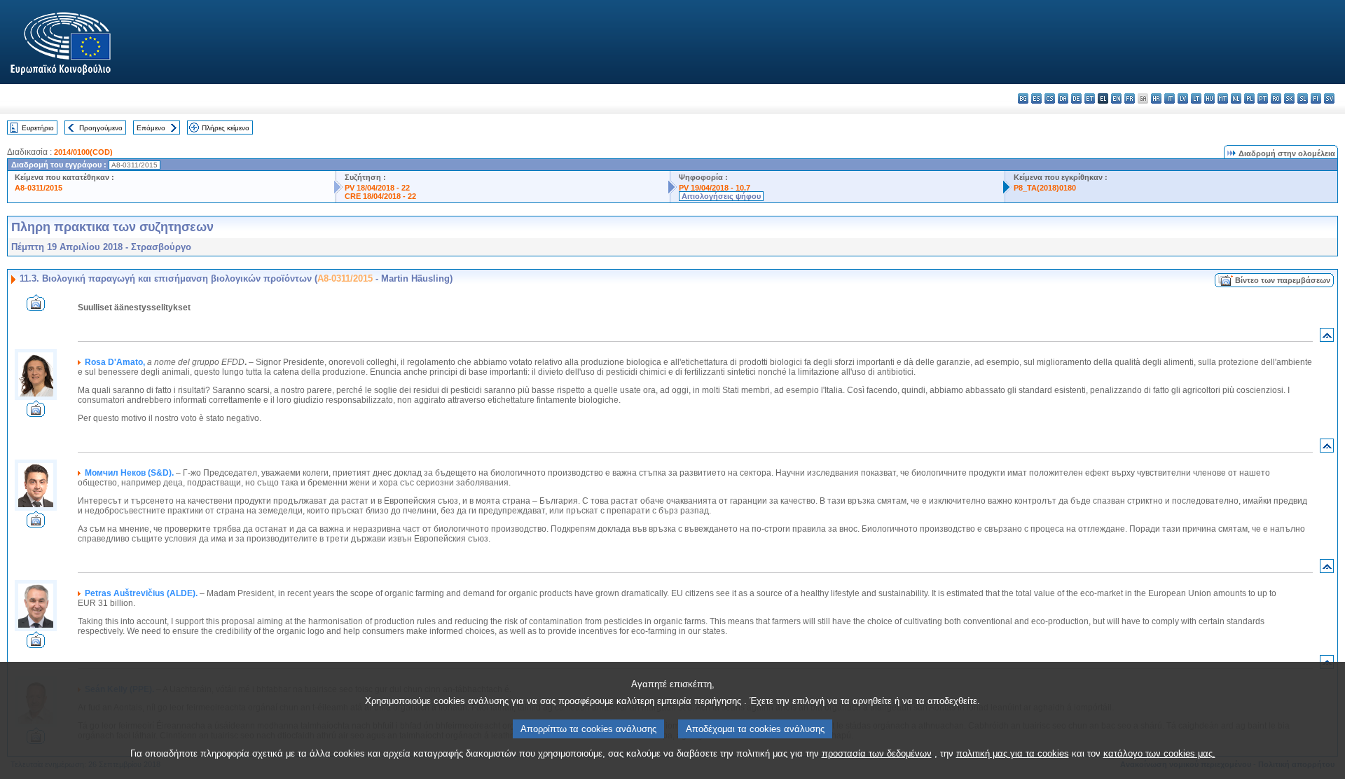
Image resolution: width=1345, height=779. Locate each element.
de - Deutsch (1076, 98)
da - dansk (1063, 98)
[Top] (1326, 338)
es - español (1036, 98)
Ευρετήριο (38, 128)
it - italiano (1169, 98)
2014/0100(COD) (83, 152)
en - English (1116, 98)
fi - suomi (1316, 98)
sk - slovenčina (1289, 98)
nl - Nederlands (1236, 98)
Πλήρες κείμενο (225, 128)
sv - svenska (1329, 98)
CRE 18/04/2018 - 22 (380, 196)
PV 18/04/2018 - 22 (377, 188)
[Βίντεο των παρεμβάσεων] (36, 307)
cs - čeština (1049, 98)
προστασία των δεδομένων (877, 753)
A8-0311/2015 (38, 188)
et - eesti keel (1089, 98)
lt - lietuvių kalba (1196, 98)
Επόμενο (151, 128)
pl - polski (1249, 98)
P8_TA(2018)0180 (1045, 188)
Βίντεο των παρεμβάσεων (1282, 280)
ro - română (1276, 98)
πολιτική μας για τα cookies (1012, 753)
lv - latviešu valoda (1183, 98)
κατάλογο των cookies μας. (1159, 753)
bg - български (1023, 98)
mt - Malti (1223, 98)
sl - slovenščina (1302, 98)
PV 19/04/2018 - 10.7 (714, 188)
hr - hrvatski (1156, 98)
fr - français (1129, 98)
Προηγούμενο (101, 128)
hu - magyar (1209, 98)
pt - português (1262, 98)
